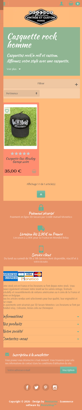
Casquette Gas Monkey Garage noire (20, 160)
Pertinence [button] (12, 93)
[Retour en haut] (41, 194)
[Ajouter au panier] (34, 171)
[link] (27, 387)
